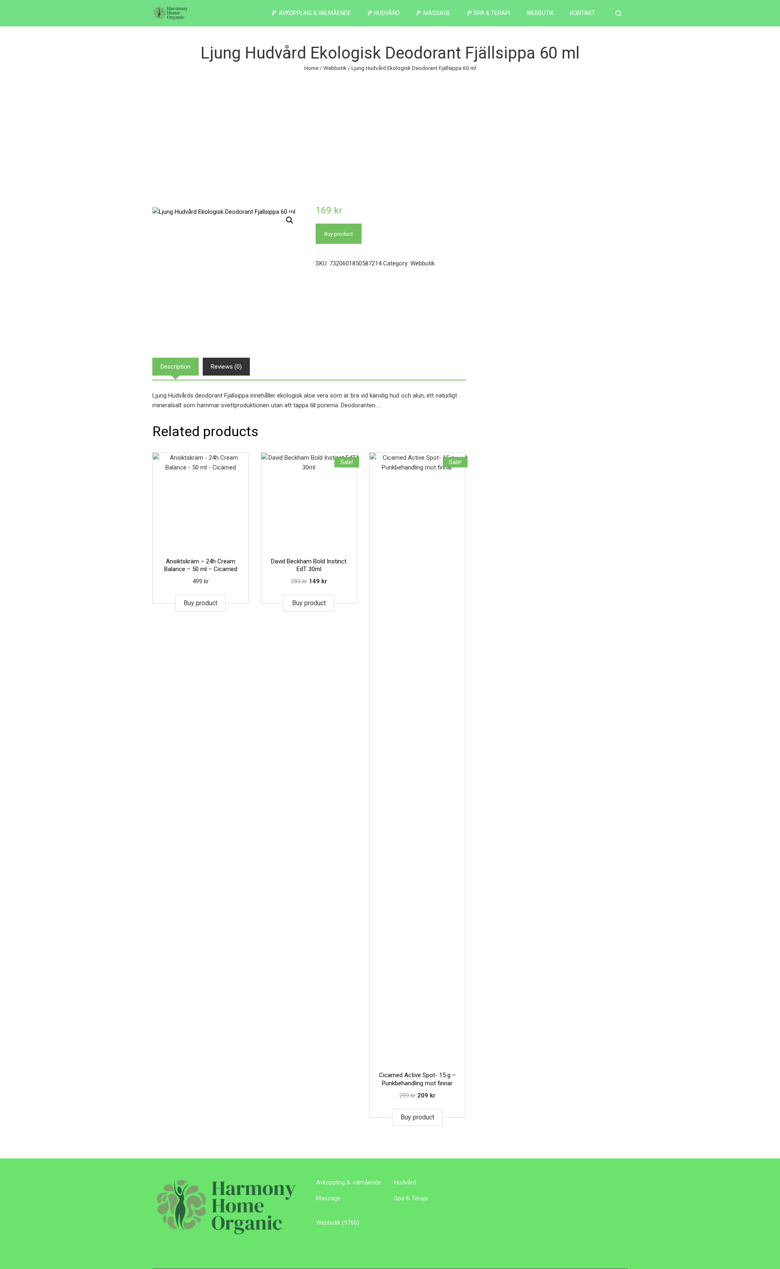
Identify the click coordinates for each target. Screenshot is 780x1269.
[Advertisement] (390, 134)
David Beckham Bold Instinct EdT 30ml (309, 565)
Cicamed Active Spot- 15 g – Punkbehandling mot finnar (417, 1079)
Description (175, 366)
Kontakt (582, 13)
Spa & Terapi (411, 1198)
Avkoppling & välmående (348, 1182)
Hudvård (405, 1182)
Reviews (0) (226, 366)
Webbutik (540, 13)
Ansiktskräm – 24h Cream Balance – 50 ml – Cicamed (200, 565)
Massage (328, 1198)
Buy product (338, 233)
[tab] (175, 367)
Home (311, 68)
